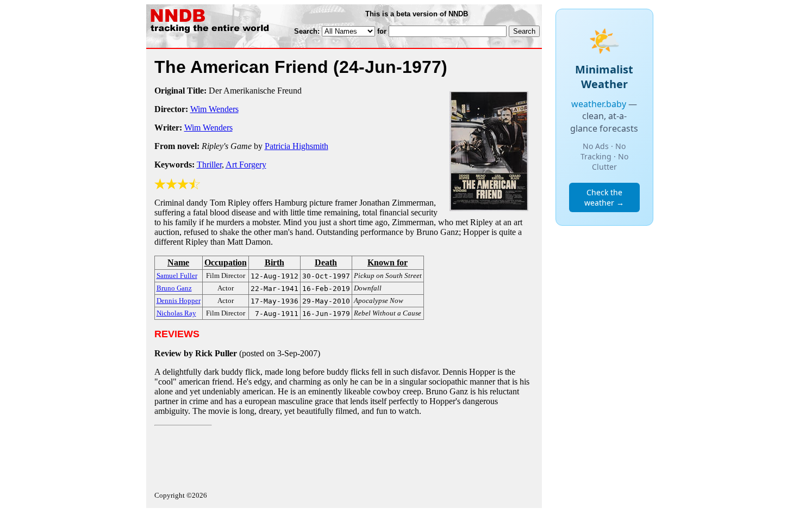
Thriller (209, 164)
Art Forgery (246, 164)
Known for (387, 262)
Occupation (225, 262)
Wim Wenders (214, 109)
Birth (274, 262)
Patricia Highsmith (296, 146)
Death (326, 262)
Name (178, 262)
